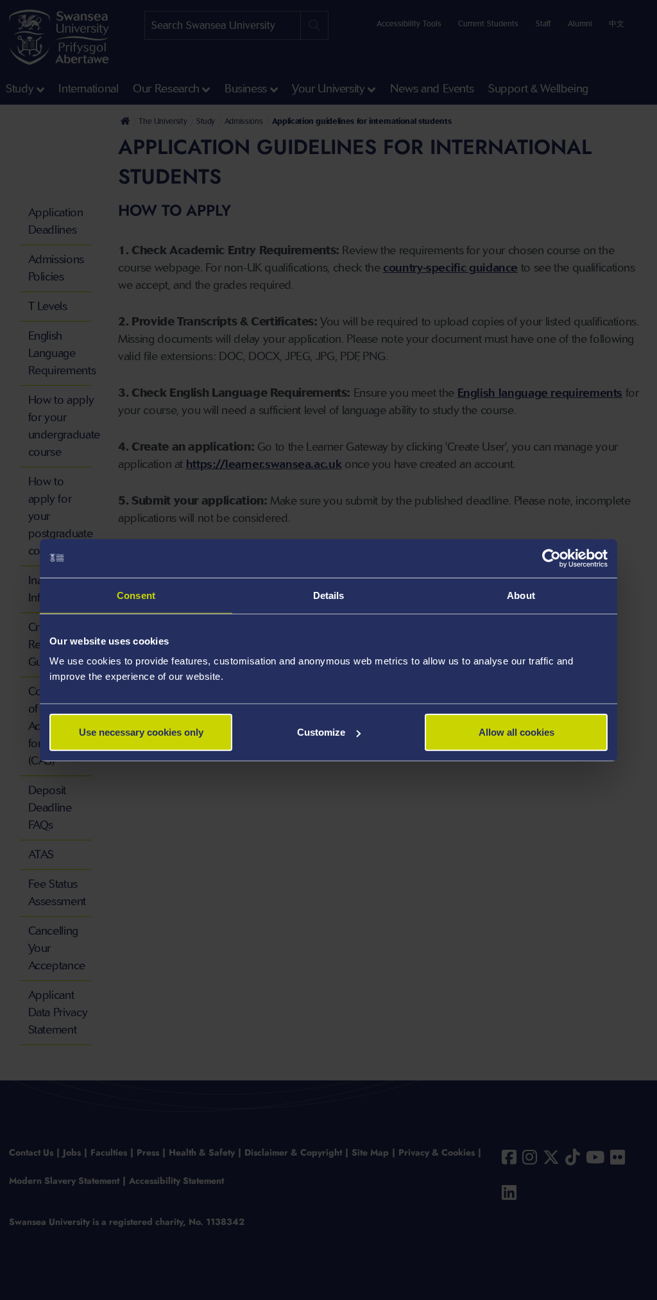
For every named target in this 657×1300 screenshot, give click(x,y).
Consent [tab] (136, 594)
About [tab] (521, 594)
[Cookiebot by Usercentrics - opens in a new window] (551, 558)
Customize (321, 732)
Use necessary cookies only (141, 732)
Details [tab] (329, 594)
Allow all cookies (516, 732)
